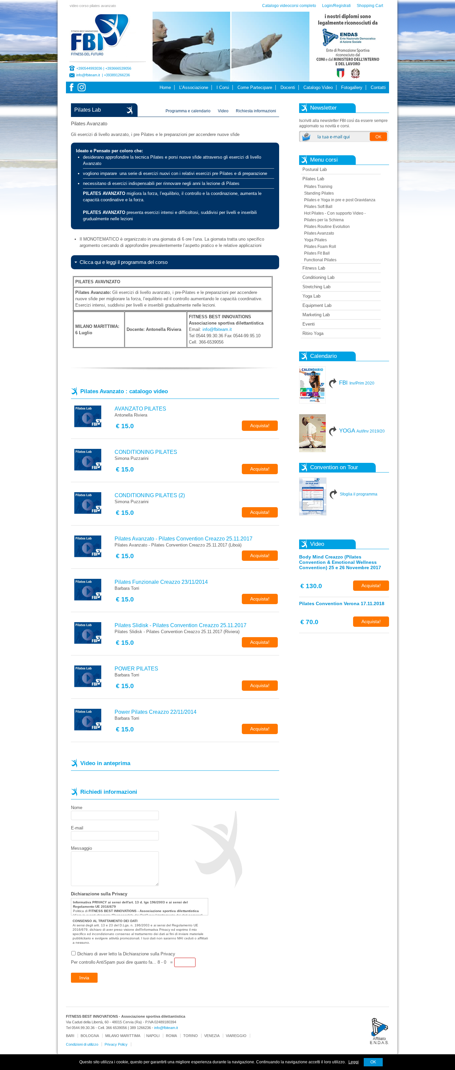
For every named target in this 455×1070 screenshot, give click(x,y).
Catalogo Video (318, 87)
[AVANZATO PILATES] (93, 416)
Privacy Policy (116, 1044)
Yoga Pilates (315, 240)
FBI (356, 383)
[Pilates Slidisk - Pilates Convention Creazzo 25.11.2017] (93, 633)
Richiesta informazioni (256, 111)
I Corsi (223, 87)
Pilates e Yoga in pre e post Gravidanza (339, 200)
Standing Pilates (319, 193)
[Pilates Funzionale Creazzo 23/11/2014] (93, 589)
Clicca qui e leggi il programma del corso (124, 262)
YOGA (362, 431)
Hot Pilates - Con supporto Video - (335, 213)
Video (223, 111)
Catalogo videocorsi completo (289, 5)
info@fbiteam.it (88, 75)
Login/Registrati (336, 5)
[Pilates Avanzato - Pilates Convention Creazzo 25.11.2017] (93, 546)
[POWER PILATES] (93, 676)
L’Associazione (193, 87)
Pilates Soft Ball (318, 206)
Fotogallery (351, 87)
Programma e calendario (188, 111)
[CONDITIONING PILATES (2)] (93, 503)
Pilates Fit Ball (317, 253)
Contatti (378, 87)
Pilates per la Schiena (324, 220)
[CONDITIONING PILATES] (93, 460)
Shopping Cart (370, 5)
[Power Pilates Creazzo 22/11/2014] (93, 719)
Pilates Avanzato (319, 233)
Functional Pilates (320, 260)
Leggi (353, 1062)
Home (165, 87)
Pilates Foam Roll (320, 246)
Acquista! (259, 425)
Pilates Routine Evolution (327, 226)
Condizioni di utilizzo (82, 1044)
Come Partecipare (254, 87)
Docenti (287, 87)
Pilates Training (318, 186)
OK (373, 1062)
